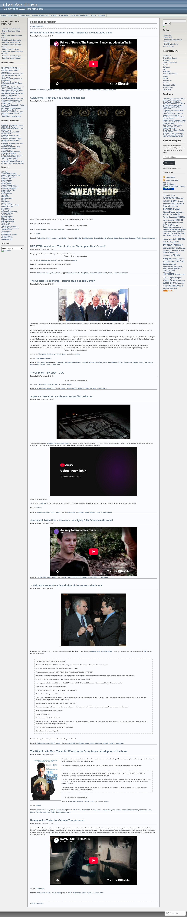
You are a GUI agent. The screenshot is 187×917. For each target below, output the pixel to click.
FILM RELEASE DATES (40, 15)
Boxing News (6, 183)
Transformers (180, 274)
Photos (167, 244)
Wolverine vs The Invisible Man (12, 93)
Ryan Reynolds (168, 252)
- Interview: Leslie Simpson (11, 58)
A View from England (9, 173)
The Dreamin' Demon (9, 226)
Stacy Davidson (130, 238)
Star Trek (175, 261)
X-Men (165, 286)
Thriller (58, 810)
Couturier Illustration (8, 188)
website (43, 503)
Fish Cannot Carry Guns (10, 205)
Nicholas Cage (168, 242)
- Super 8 (166, 42)
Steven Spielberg (96, 743)
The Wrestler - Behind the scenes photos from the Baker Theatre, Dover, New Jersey (174, 103)
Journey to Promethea (79, 577)
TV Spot (170, 277)
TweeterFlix (5, 233)
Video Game (169, 280)
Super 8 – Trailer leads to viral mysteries (10, 96)
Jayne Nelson (6, 215)
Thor (173, 271)
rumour (182, 250)
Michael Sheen (97, 362)
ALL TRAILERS (168, 46)
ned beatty (143, 810)
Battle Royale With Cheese (10, 175)
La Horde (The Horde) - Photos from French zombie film (174, 99)
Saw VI (165, 65)
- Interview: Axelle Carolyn (10, 42)
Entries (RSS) (170, 177)
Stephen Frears (138, 362)
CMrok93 (4, 125)
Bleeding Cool (6, 180)
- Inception (167, 35)
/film (144, 651)
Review (175, 248)
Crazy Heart (167, 89)
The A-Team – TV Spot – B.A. (47, 372)
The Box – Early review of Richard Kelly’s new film (11, 140)
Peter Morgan (113, 362)
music (172, 239)
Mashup (181, 233)
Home (3, 15)
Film (44, 238)
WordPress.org (6, 239)
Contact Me (25, 15)
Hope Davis (87, 362)
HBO (69, 362)
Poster (178, 245)
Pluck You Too (6, 218)
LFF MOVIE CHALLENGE (79, 15)
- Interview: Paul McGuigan (11, 56)
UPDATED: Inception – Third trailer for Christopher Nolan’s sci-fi (67, 246)
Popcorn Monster (7, 220)
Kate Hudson (117, 810)
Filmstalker (5, 201)
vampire (178, 278)
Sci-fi (176, 255)
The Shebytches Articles (10, 228)
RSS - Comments (169, 184)
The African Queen (170, 58)
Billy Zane (67, 577)
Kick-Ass (172, 231)
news (180, 238)
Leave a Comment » (109, 90)
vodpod (76, 229)
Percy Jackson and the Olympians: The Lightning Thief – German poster (11, 156)
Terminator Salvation (172, 266)
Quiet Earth (40, 888)
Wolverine (179, 283)
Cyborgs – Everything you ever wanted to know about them (12, 99)
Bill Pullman (77, 810)
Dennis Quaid (62, 362)
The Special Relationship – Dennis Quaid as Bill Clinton (62, 280)
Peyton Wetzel (113, 238)
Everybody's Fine (169, 85)
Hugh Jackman (168, 223)
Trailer (169, 274)
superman (172, 264)
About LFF (12, 15)
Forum (53, 15)
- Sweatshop (167, 37)
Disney (166, 212)
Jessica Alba (106, 810)
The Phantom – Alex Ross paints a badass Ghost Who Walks (10, 70)
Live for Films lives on (9, 67)
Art (176, 198)
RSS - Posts (167, 183)
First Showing (6, 203)
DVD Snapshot (6, 193)
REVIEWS (101, 15)
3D (164, 195)
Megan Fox (171, 235)
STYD (38, 234)
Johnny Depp (176, 229)
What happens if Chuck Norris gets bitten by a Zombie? (12, 91)
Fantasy (40, 90)
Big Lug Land (6, 178)
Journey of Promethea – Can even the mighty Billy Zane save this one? (71, 520)
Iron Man (167, 225)
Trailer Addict (6, 231)
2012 (164, 69)
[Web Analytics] (168, 291)
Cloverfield (71, 512)
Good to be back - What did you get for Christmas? (173, 114)
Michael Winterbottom (130, 810)
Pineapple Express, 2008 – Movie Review (12, 126)
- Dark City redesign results (11, 40)
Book (174, 200)
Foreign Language (170, 217)
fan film (169, 214)
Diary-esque (5, 192)
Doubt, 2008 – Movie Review (10, 132)
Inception (84, 273)
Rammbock (77, 893)
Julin (101, 238)
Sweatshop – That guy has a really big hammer (57, 97)
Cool (176, 209)
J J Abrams (80, 512)
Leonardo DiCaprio (96, 273)
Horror (179, 219)
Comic (168, 209)
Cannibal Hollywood (8, 185)
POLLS (93, 15)
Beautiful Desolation (8, 177)
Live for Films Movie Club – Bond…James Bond (11, 109)
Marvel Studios (170, 233)
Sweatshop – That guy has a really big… (51, 229)
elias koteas (97, 810)
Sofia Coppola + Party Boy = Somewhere (10, 148)
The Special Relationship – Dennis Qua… (52, 354)
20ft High (4, 172)
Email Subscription (172, 140)
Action (39, 238)
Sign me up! (169, 163)
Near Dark (166, 71)
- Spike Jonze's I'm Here (10, 49)
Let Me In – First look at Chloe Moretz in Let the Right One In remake (12, 113)
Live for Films (20, 5)
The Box (166, 60)
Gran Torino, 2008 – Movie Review (12, 144)
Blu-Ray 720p (6, 182)
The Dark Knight (170, 269)
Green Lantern (168, 220)
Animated (168, 197)
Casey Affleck (87, 810)
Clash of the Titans (170, 62)
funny (181, 216)
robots (175, 250)
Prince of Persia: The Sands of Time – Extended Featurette (12, 87)
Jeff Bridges (175, 227)
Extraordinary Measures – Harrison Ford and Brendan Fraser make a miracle (12, 161)
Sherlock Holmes (178, 259)
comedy (175, 206)
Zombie (173, 288)
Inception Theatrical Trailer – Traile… (50, 260)
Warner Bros (180, 280)
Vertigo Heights (6, 236)
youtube (173, 285)
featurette (176, 214)
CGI (172, 203)
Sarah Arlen (5, 223)
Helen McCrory (77, 362)
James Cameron (170, 226)
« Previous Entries (36, 26)
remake (167, 248)
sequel (167, 258)
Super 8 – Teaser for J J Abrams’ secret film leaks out (61, 396)
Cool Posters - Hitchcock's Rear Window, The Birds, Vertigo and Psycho (172, 126)
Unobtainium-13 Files (9, 234)
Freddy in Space (7, 206)
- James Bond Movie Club (10, 29)
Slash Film (5, 224)
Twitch (38, 805)
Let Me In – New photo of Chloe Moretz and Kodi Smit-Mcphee (11, 83)
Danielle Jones (87, 238)
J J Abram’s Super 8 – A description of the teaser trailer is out (66, 585)
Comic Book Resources (9, 187)
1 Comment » (102, 388)
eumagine (4, 195)
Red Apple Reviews (8, 221)
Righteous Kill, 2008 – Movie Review (11, 152)
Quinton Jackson (77, 388)
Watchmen (168, 283)
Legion (165, 76)
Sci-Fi (53, 273)
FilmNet (4, 200)
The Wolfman (168, 87)
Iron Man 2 (167, 56)
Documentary (175, 212)
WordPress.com (7, 238)
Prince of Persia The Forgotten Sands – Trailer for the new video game (12, 75)
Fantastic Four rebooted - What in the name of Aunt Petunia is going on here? (174, 121)
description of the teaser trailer (58, 443)
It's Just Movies (7, 213)
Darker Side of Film (8, 190)
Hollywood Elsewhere (9, 211)
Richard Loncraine (125, 362)
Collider (38, 508)
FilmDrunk (5, 196)
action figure (170, 195)
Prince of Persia (74, 90)
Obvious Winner (7, 216)
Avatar (181, 198)
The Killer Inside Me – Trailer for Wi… (82, 801)
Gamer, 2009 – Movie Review (10, 136)
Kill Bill (165, 78)
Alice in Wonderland (170, 74)
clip (169, 206)
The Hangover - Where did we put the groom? (173, 117)
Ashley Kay (77, 238)
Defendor (166, 67)
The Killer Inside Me (43, 812)
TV (164, 277)
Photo (176, 242)
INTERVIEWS (63, 15)
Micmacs (166, 83)
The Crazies (167, 80)
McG (164, 235)
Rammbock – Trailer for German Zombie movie (57, 820)
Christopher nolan (73, 273)
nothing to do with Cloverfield (101, 651)
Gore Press (5, 208)
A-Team (63, 388)
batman (166, 201)
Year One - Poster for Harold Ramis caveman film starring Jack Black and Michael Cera (173, 134)
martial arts (180, 231)
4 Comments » (106, 512)
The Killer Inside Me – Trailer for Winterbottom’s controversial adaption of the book (78, 751)
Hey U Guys (5, 210)
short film (166, 261)
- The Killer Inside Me (170, 44)
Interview (178, 222)
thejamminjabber (7, 147)
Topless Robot (6, 229)
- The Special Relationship (172, 39)
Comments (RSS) (172, 180)
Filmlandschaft (6, 198)
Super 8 (92, 512)
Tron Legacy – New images (11, 116)
